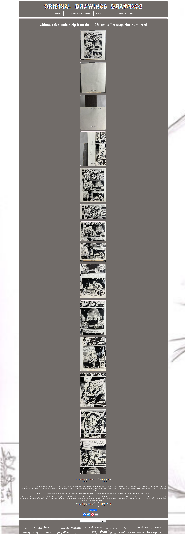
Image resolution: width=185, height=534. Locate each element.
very (95, 532)
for (146, 528)
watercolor (87, 533)
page (115, 533)
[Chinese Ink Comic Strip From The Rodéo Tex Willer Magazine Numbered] (93, 45)
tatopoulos (113, 528)
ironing (35, 533)
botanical (140, 532)
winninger (76, 527)
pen (72, 533)
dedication (131, 533)
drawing (106, 532)
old (54, 533)
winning (26, 532)
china (48, 532)
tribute (161, 533)
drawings (151, 532)
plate (76, 533)
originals (63, 528)
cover (106, 528)
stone (33, 527)
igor (26, 528)
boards (122, 532)
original (125, 527)
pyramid (88, 527)
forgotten (63, 532)
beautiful (50, 527)
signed (99, 527)
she (81, 533)
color (42, 532)
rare (151, 528)
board (138, 527)
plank (158, 527)
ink (40, 527)
